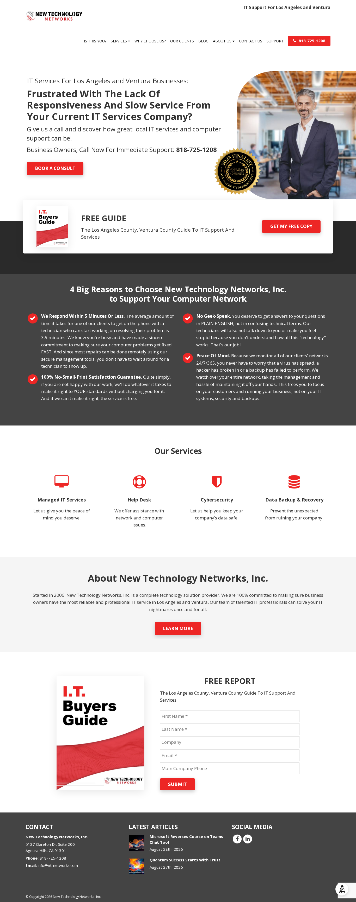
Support (275, 41)
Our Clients (182, 41)
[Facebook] (237, 839)
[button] (341, 889)
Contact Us (250, 41)
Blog (203, 41)
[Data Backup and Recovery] (294, 505)
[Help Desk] (139, 505)
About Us (222, 41)
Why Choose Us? (150, 41)
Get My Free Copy (291, 226)
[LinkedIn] (247, 839)
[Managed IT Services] (62, 505)
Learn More (178, 629)
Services (119, 41)
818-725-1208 (311, 40)
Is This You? (95, 41)
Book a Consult (55, 168)
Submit (177, 784)
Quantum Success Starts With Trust (185, 859)
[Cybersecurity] (217, 505)
